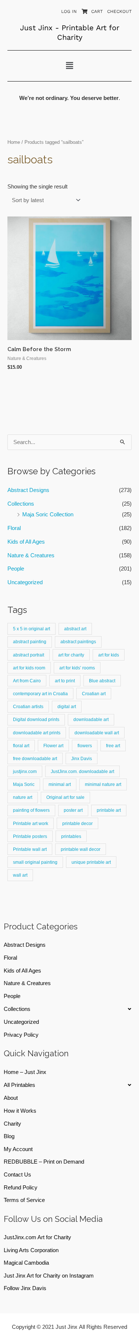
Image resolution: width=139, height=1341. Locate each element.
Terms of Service (24, 1200)
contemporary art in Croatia (40, 693)
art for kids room (29, 667)
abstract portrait (28, 654)
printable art (109, 810)
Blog (9, 1136)
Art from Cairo (27, 680)
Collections (20, 504)
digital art (66, 706)
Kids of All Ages (26, 542)
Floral (14, 528)
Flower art (53, 745)
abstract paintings (78, 641)
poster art (73, 810)
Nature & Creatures (30, 555)
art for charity (71, 654)
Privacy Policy (21, 1035)
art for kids (108, 654)
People (15, 569)
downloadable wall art (97, 732)
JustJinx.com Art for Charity (37, 1237)
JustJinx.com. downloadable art (82, 771)
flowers (84, 745)
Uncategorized (25, 582)
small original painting (35, 862)
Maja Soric (23, 784)
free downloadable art (35, 758)
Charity (12, 1124)
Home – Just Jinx (25, 1072)
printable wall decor (80, 849)
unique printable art (91, 862)
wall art (20, 875)
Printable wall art (30, 849)
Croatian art (94, 693)
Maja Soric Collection (47, 514)
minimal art (60, 784)
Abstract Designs (28, 490)
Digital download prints (36, 719)
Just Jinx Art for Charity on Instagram (49, 1276)
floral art (21, 745)
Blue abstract (102, 680)
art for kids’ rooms (77, 667)
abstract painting (29, 641)
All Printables (19, 1085)
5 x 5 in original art (31, 628)
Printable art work (30, 823)
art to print (65, 680)
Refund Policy (20, 1188)
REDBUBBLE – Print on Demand (44, 1162)
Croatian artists (28, 706)
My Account (18, 1149)
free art (113, 745)
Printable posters (30, 836)
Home (13, 142)
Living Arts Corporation (31, 1250)
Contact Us (17, 1175)
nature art (22, 797)
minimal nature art (103, 784)
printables (71, 836)
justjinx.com (25, 771)
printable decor (77, 823)
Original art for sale (65, 797)
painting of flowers (31, 810)
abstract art (75, 628)
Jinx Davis (81, 758)
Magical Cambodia (26, 1263)
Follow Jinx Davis (25, 1288)
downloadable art (91, 719)
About (11, 1098)
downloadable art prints (36, 732)
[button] (69, 66)
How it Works (20, 1111)
